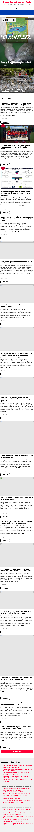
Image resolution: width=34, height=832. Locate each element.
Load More (17, 751)
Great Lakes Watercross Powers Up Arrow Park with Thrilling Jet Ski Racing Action (15, 104)
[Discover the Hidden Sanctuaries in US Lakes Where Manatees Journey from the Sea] (17, 55)
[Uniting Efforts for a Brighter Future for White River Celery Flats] (17, 437)
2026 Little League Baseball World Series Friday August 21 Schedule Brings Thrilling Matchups (15, 193)
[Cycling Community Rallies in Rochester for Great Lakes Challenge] (17, 250)
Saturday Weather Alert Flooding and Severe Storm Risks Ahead (16, 498)
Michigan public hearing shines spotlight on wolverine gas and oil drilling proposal (16, 354)
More (14, 115)
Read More (5, 122)
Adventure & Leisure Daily (17, 2)
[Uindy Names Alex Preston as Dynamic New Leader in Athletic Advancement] (17, 655)
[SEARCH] (31, 12)
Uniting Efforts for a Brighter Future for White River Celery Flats (16, 456)
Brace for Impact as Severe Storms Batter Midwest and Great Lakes (15, 704)
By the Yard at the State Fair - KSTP (13, 792)
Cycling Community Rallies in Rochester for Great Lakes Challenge (16, 262)
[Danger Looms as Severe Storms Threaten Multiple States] (17, 293)
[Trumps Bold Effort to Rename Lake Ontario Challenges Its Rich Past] (17, 30)
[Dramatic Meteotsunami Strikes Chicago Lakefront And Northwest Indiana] (17, 600)
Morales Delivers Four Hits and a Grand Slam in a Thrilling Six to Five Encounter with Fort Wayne (16, 219)
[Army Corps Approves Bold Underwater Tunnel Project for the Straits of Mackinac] (17, 555)
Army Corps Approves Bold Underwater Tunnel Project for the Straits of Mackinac (15, 570)
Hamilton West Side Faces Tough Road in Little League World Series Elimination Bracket (15, 147)
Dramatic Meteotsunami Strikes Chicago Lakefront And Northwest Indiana (15, 612)
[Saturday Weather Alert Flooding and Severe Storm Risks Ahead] (17, 486)
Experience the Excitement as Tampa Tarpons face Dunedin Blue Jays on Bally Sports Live (15, 399)
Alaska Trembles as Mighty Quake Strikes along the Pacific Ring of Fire (15, 727)
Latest (17, 8)
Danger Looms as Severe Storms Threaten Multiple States (15, 306)
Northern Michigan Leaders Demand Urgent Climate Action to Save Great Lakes (16, 522)
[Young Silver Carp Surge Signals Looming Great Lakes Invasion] (17, 80)
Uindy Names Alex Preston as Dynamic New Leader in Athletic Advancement (16, 678)
